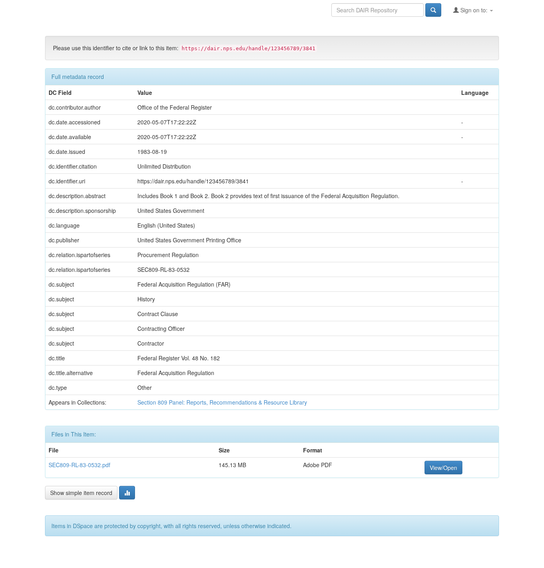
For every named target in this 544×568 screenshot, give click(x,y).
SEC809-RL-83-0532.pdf (79, 465)
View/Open (443, 468)
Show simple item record (81, 493)
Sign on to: (474, 10)
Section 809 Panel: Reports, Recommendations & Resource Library (222, 402)
